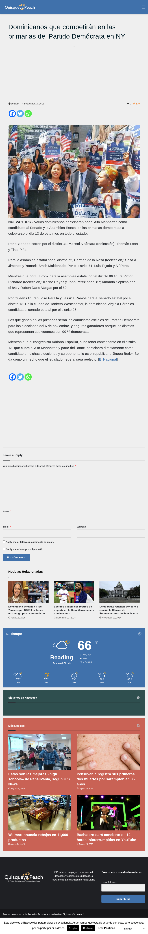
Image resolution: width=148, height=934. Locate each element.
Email (7, 526)
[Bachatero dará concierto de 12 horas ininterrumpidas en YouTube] (108, 812)
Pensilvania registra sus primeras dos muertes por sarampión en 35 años (106, 779)
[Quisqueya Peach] (20, 7)
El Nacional (108, 359)
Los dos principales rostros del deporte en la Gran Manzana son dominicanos (74, 610)
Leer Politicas (106, 927)
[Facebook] (12, 113)
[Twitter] (20, 113)
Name (7, 511)
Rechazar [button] (88, 928)
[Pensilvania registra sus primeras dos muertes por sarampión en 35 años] (108, 752)
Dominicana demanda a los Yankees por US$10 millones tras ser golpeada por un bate (26, 610)
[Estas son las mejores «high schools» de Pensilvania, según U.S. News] (39, 752)
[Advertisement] (74, 73)
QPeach (15, 103)
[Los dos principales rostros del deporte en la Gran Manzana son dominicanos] (74, 592)
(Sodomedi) (78, 914)
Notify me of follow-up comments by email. (30, 542)
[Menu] (143, 8)
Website (81, 526)
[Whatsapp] (28, 113)
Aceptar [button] (73, 928)
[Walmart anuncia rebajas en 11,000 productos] (39, 812)
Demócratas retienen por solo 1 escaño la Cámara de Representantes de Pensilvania (118, 610)
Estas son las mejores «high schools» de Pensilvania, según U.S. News (39, 779)
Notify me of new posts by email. (24, 549)
